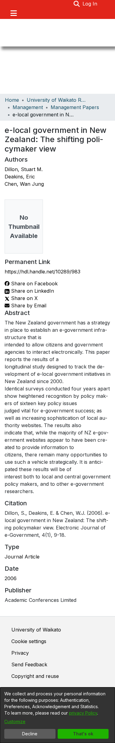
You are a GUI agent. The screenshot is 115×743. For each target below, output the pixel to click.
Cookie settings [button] (28, 641)
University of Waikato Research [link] (57, 100)
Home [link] (12, 100)
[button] (77, 3)
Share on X (24, 298)
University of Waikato (36, 630)
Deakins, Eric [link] (20, 177)
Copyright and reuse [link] (35, 676)
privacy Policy (83, 713)
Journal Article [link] (22, 557)
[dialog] (57, 715)
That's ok (83, 733)
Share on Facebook (34, 283)
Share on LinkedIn (32, 291)
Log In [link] (90, 4)
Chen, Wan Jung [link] (24, 184)
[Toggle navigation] (13, 13)
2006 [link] (11, 578)
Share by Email (28, 305)
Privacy (20, 653)
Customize (14, 721)
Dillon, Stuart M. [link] (24, 169)
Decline (29, 733)
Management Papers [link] (75, 107)
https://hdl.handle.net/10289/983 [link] (42, 272)
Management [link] (28, 107)
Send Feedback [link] (29, 664)
